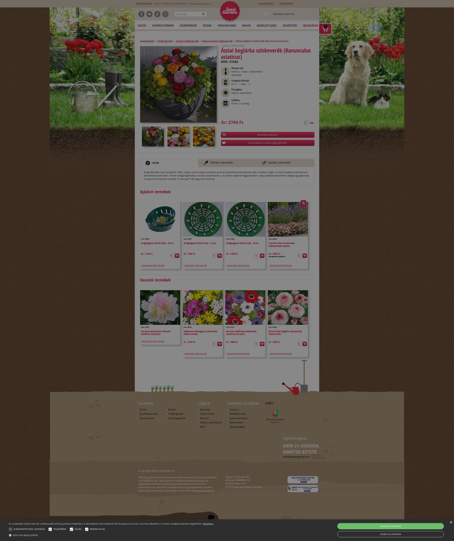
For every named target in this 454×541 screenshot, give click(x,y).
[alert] (227, 270)
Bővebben (208, 523)
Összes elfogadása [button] (390, 526)
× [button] (451, 522)
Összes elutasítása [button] (390, 534)
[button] (10, 529)
